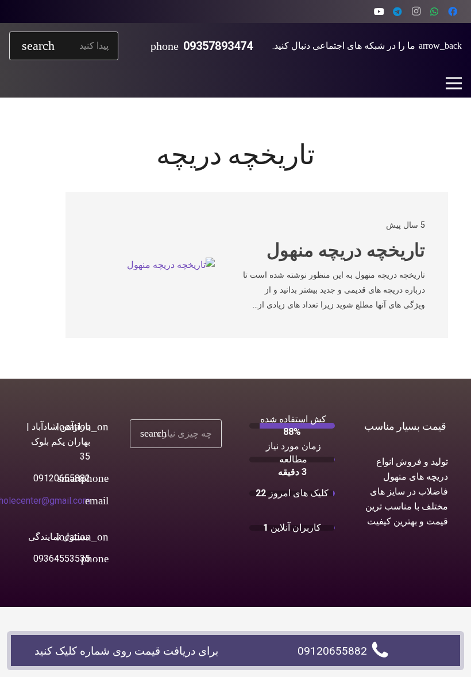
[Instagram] (416, 11)
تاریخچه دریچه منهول (346, 250)
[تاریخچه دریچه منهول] (171, 264)
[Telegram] (397, 11)
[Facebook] (452, 11)
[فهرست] (453, 83)
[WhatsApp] (434, 11)
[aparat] (379, 11)
